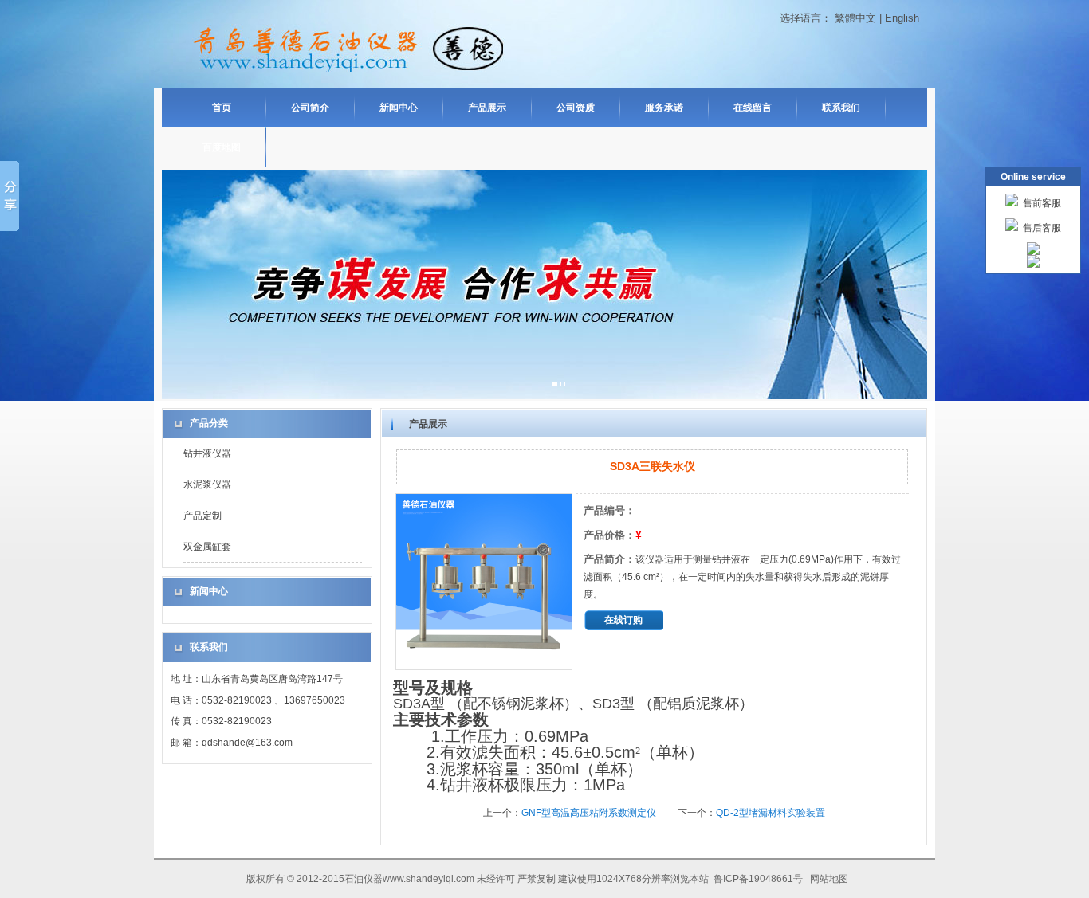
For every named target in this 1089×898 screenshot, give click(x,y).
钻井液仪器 (207, 453)
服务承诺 (664, 107)
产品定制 (202, 515)
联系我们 (841, 107)
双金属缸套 (207, 546)
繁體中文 (855, 18)
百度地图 (221, 147)
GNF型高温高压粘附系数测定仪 (588, 812)
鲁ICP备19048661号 (759, 878)
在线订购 (623, 619)
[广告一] (554, 385)
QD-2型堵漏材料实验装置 (770, 812)
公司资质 (575, 107)
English (902, 18)
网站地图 (829, 878)
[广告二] (562, 385)
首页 (221, 107)
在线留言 (752, 107)
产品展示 (487, 107)
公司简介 (310, 107)
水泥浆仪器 (207, 484)
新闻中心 (398, 107)
